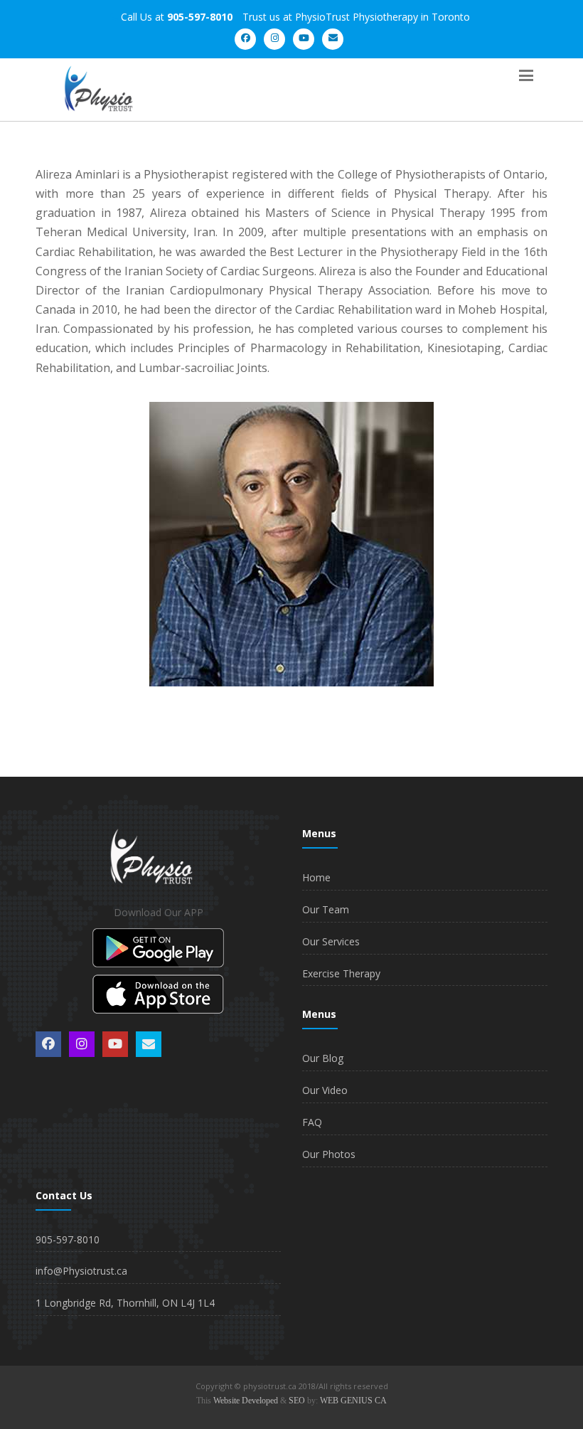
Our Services (331, 941)
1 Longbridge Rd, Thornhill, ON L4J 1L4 (125, 1303)
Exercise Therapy (341, 973)
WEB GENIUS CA (353, 1401)
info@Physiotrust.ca (81, 1270)
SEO (297, 1401)
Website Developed (245, 1401)
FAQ (312, 1122)
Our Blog (322, 1058)
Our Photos (328, 1154)
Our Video (325, 1090)
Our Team (325, 909)
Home (316, 877)
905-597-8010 (68, 1239)
